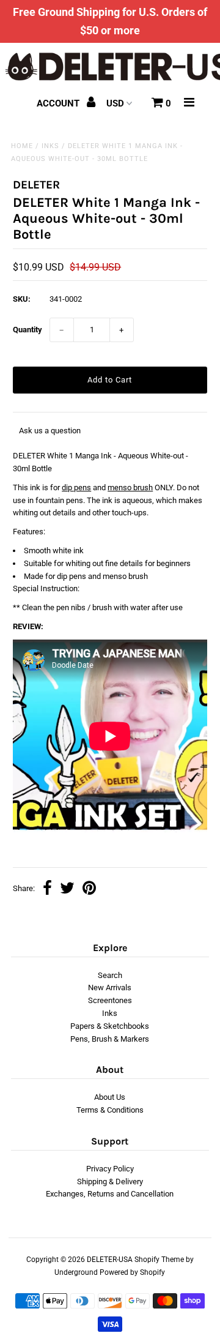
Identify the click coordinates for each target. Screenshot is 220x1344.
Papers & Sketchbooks (109, 1026)
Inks (50, 146)
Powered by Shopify (132, 1272)
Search (110, 975)
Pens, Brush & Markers (109, 1038)
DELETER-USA (110, 1259)
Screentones (110, 1000)
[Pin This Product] (89, 889)
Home (22, 146)
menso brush (130, 487)
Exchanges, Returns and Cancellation (110, 1193)
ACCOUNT (59, 103)
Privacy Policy (110, 1168)
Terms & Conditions (110, 1109)
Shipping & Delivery (110, 1181)
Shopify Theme (159, 1259)
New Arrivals (109, 987)
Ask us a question (50, 430)
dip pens (76, 487)
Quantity (27, 329)
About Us (109, 1097)
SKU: (22, 299)
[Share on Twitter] (67, 889)
